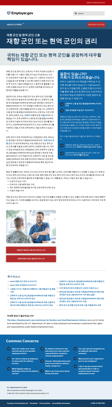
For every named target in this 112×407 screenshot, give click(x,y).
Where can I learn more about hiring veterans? (57, 372)
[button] (21, 24)
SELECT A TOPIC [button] (14, 24)
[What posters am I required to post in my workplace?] (75, 358)
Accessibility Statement (61, 403)
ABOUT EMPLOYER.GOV (96, 2)
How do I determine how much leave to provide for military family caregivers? (58, 363)
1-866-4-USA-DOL (98, 403)
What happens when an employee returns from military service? (25, 371)
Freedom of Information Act (17, 403)
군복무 (27, 115)
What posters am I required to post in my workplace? (91, 360)
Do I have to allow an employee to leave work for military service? (25, 361)
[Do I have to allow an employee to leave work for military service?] (9, 358)
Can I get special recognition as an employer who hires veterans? (91, 351)
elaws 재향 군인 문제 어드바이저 (23, 281)
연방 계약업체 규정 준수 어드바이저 (79, 110)
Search (74, 10)
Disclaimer (34, 403)
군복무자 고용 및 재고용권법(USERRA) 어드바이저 (83, 104)
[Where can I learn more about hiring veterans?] (42, 371)
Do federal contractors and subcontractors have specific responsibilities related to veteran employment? (57, 352)
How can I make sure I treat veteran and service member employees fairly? (23, 351)
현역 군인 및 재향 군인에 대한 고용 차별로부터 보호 (80, 305)
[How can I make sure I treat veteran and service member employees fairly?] (9, 348)
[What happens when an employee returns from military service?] (9, 368)
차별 (43, 115)
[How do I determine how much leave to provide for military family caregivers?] (42, 361)
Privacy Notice (45, 403)
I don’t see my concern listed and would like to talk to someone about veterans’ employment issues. (90, 370)
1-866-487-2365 (13, 393)
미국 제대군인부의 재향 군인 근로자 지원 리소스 (79, 288)
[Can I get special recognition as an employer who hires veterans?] (75, 348)
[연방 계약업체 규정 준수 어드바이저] (62, 111)
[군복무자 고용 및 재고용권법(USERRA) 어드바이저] (62, 104)
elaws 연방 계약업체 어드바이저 (23, 285)
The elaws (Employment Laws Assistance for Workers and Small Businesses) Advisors (47, 320)
